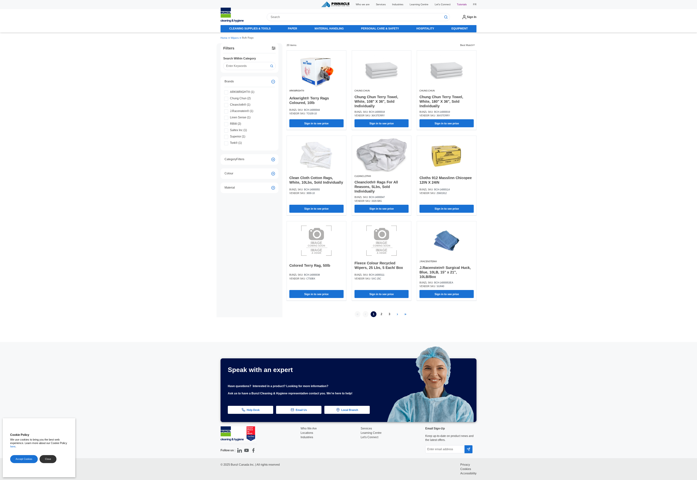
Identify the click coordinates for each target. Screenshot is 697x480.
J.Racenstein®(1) (241, 111)
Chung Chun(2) (240, 98)
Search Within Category (239, 58)
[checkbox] (226, 92)
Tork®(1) (236, 142)
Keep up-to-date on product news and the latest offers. (449, 437)
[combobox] (358, 17)
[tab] (250, 28)
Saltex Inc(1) (238, 130)
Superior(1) (237, 136)
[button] (685, 379)
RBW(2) (235, 123)
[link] (357, 314)
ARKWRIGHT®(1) (242, 91)
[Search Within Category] (272, 66)
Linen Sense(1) (240, 117)
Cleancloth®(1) (240, 104)
